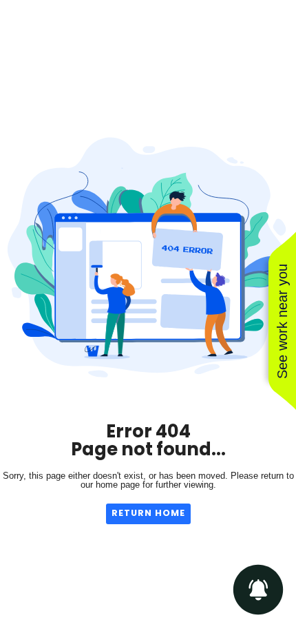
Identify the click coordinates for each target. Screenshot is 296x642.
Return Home (148, 513)
